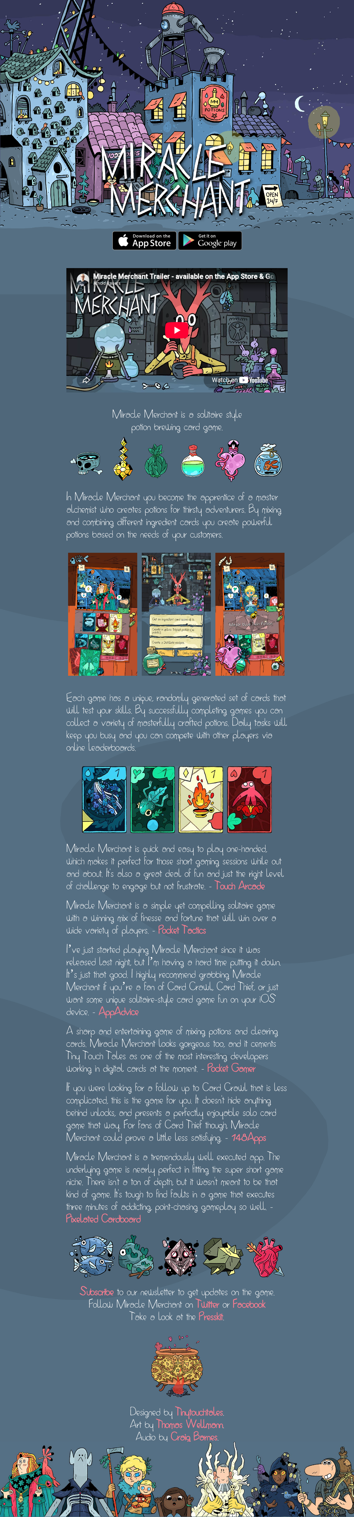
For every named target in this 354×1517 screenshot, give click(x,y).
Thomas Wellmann (190, 1423)
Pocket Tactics (182, 928)
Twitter (207, 1303)
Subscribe (97, 1290)
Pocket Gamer (231, 1067)
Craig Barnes (194, 1435)
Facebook (249, 1303)
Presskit (211, 1315)
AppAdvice (119, 1010)
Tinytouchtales (199, 1410)
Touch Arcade (240, 884)
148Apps (249, 1136)
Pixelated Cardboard (103, 1217)
